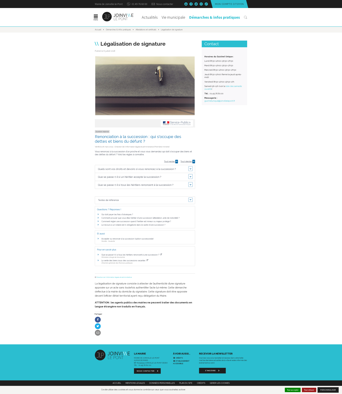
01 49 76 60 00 (139, 4)
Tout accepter (293, 390)
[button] (145, 169)
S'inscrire (210, 371)
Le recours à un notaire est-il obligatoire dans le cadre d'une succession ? (133, 225)
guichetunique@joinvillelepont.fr (219, 101)
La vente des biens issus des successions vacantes (123, 260)
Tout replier (169, 161)
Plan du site (185, 383)
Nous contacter (164, 4)
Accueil (117, 383)
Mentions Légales (135, 383)
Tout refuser (309, 390)
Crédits (179, 358)
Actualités (150, 17)
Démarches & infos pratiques (214, 17)
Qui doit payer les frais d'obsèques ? (117, 214)
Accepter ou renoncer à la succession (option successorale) (127, 239)
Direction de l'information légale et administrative (114, 277)
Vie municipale (173, 17)
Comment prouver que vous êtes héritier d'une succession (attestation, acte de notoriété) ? (140, 218)
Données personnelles (162, 383)
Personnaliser (328, 390)
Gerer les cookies (220, 383)
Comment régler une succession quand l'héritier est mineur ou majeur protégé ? (136, 221)
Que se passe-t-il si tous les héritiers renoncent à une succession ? (130, 255)
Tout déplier (186, 161)
